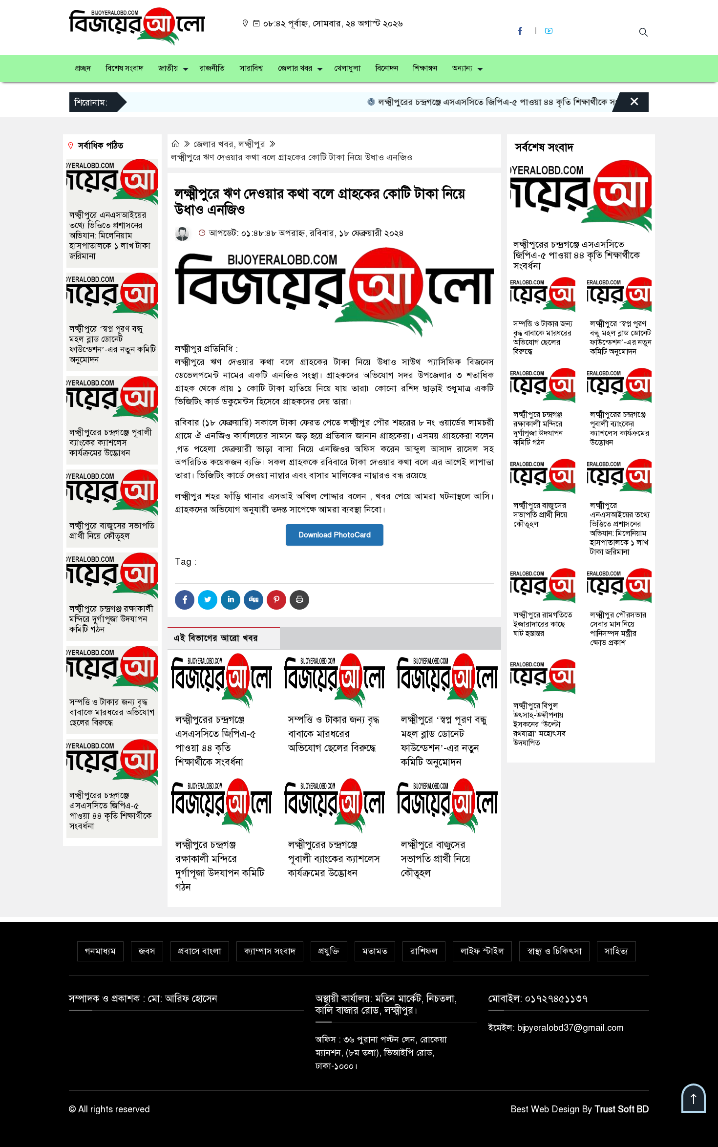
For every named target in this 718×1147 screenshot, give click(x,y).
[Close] (626, 104)
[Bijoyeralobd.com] (137, 26)
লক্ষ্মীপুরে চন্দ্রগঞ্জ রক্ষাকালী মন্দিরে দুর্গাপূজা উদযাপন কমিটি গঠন (111, 619)
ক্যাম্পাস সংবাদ (270, 951)
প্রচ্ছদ (83, 68)
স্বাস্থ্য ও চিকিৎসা (554, 951)
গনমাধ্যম (100, 951)
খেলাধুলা (347, 68)
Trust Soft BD (621, 1109)
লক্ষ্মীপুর (251, 144)
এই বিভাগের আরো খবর (216, 638)
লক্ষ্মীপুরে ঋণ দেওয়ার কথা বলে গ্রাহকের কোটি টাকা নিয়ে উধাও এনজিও (291, 157)
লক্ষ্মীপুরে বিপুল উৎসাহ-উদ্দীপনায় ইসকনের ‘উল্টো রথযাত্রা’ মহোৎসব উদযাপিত (539, 724)
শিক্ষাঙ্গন (425, 68)
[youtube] (550, 31)
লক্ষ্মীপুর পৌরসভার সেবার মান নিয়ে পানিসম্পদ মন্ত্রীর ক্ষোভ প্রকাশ (618, 629)
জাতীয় (168, 68)
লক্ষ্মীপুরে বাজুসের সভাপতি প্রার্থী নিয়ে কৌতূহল (435, 859)
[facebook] (521, 31)
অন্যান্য (462, 68)
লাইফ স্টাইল (482, 951)
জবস (147, 951)
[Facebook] (184, 600)
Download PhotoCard (334, 535)
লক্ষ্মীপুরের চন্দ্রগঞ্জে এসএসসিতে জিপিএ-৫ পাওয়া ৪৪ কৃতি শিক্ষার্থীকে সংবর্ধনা (487, 102)
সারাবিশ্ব (251, 68)
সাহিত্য (616, 951)
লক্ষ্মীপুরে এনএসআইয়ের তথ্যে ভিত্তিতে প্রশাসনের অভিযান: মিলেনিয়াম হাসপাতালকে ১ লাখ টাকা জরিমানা (109, 235)
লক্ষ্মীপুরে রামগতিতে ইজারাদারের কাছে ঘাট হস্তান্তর (542, 624)
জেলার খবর (295, 68)
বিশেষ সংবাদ (124, 68)
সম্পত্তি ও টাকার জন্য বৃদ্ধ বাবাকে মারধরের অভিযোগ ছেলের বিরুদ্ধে (333, 734)
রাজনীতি (212, 68)
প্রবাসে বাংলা (199, 951)
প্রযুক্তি (328, 951)
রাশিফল (424, 951)
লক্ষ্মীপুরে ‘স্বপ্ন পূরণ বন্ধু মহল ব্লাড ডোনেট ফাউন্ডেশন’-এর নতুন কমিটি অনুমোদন (112, 344)
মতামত (374, 951)
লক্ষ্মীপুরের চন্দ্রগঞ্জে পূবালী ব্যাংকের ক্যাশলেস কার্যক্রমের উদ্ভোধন (334, 859)
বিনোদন (387, 68)
